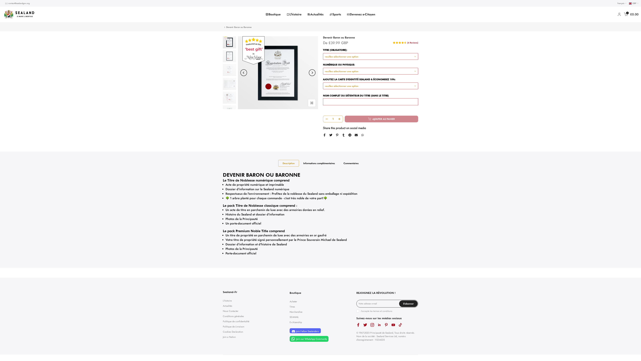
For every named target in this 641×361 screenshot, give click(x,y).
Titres (292, 306)
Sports (336, 14)
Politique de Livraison (233, 326)
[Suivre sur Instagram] (372, 325)
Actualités (317, 14)
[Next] (312, 72)
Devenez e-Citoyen (362, 14)
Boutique (275, 14)
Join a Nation (229, 337)
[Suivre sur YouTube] (393, 325)
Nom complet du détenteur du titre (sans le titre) (356, 95)
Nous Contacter (230, 311)
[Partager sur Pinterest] (337, 135)
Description (289, 163)
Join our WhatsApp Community (311, 339)
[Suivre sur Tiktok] (400, 325)
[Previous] (243, 72)
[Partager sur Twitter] (330, 135)
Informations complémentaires (319, 163)
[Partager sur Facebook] (324, 135)
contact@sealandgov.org (19, 3)
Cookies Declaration (233, 331)
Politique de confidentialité (236, 321)
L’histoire (227, 300)
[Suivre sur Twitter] (365, 325)
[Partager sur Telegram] (349, 135)
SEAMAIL (294, 317)
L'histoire (295, 14)
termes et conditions (382, 311)
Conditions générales (233, 316)
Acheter (293, 301)
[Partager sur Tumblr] (343, 135)
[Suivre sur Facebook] (358, 325)
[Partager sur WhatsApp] (362, 135)
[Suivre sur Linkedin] (379, 325)
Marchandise (296, 312)
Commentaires (351, 163)
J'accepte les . (377, 311)
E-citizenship (296, 322)
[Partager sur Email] (356, 135)
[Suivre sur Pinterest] (386, 325)
